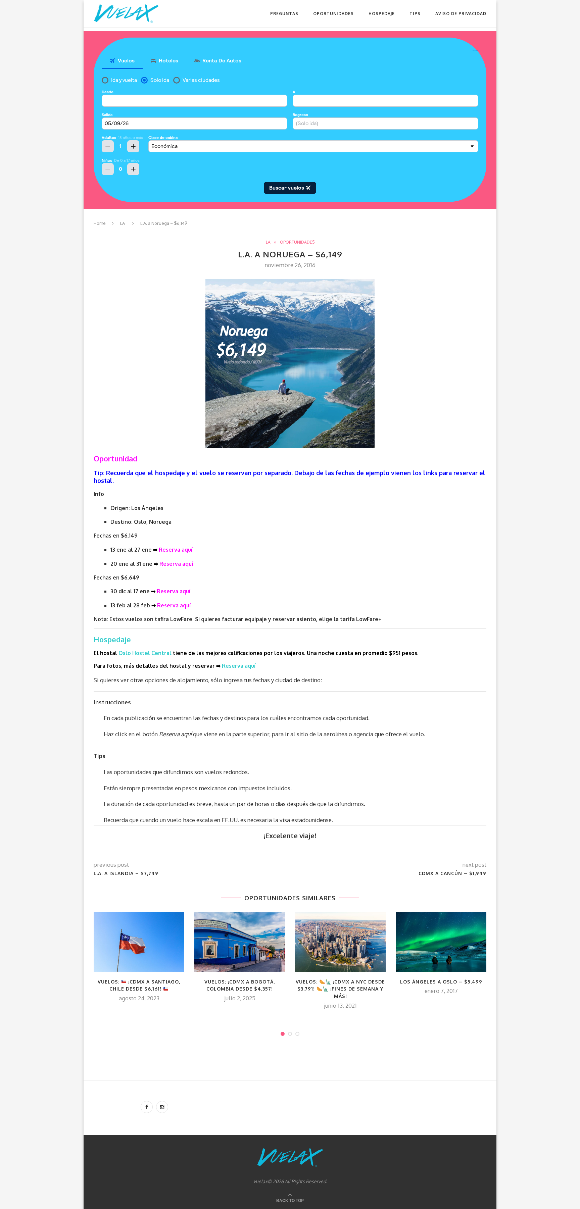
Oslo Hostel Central (145, 653)
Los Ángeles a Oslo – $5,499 (441, 982)
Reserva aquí (175, 549)
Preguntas (284, 13)
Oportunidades (333, 13)
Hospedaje (382, 13)
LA (122, 223)
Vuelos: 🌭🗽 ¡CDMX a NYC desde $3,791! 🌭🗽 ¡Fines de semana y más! (340, 989)
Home (100, 223)
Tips (415, 13)
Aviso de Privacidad (460, 13)
